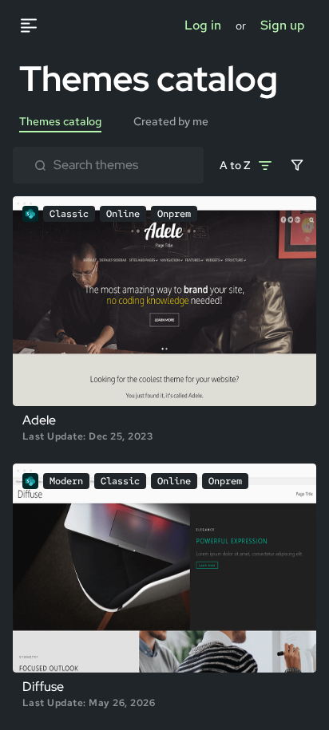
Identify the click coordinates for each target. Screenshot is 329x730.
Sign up (282, 25)
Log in (202, 25)
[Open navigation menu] (36, 25)
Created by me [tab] (170, 121)
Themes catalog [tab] (60, 121)
